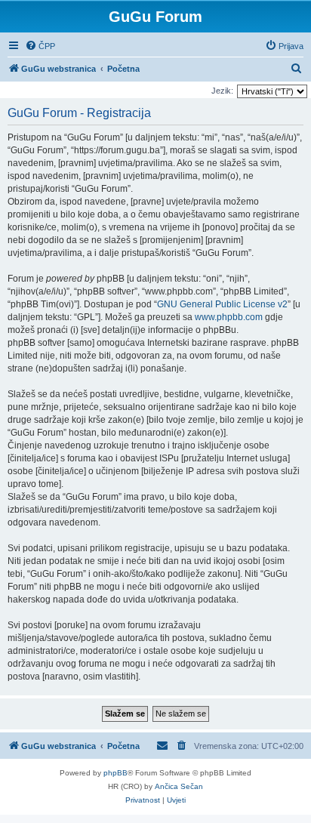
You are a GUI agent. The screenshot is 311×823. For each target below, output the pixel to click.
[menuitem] (40, 46)
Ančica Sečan (179, 786)
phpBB (115, 773)
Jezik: (222, 90)
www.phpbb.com (229, 317)
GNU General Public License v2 (222, 304)
